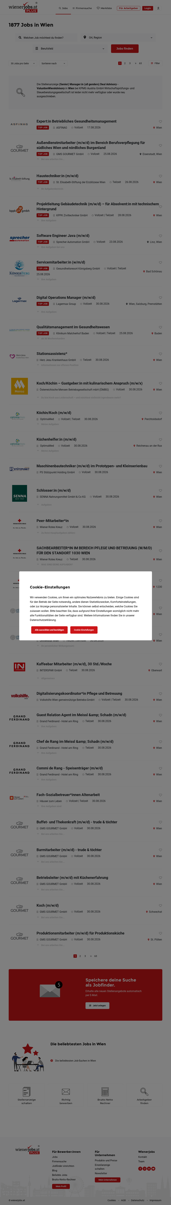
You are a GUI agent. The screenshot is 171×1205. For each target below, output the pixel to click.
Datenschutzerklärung (43, 620)
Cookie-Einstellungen (84, 630)
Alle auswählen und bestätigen (49, 630)
